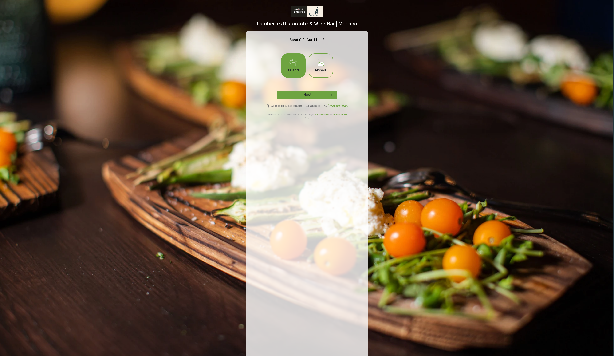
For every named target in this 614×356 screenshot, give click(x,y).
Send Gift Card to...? (307, 40)
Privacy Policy (321, 114)
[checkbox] (293, 65)
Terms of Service (339, 114)
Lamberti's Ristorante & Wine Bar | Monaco (307, 24)
